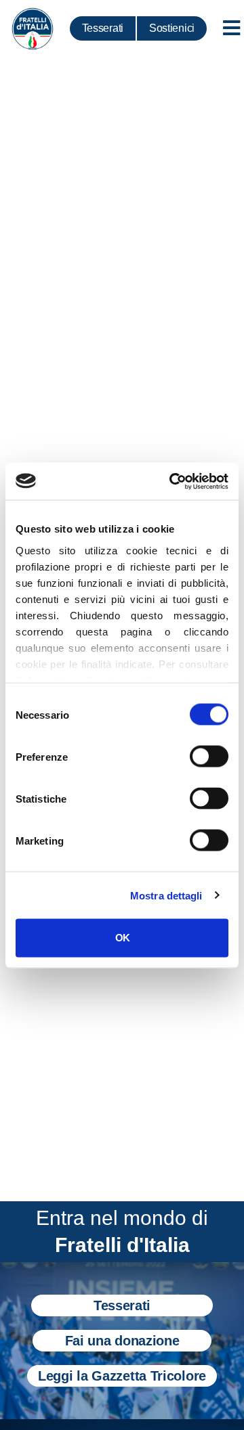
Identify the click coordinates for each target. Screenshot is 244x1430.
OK (122, 937)
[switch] (209, 756)
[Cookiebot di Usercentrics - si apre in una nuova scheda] (172, 481)
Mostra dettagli (166, 895)
